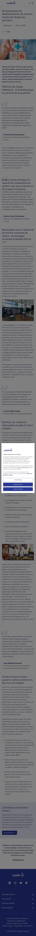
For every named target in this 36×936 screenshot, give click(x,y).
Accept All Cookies (18, 489)
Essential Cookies (18, 484)
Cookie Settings (18, 479)
